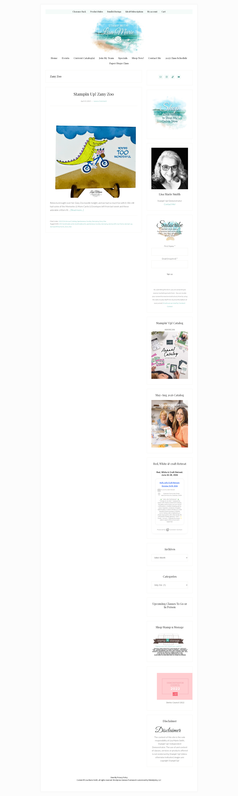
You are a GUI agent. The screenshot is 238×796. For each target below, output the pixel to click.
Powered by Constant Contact (169, 530)
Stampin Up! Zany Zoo (94, 94)
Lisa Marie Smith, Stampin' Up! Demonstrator (119, 34)
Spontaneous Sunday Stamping (88, 221)
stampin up (128, 224)
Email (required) (170, 258)
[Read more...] (77, 210)
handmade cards (68, 224)
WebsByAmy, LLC (154, 780)
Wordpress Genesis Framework (125, 780)
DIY (60, 224)
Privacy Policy (122, 777)
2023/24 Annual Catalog (68, 221)
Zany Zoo (102, 221)
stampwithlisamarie (57, 227)
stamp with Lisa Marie (116, 224)
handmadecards (80, 224)
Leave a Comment (100, 101)
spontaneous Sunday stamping (97, 224)
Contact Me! (170, 204)
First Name (169, 246)
